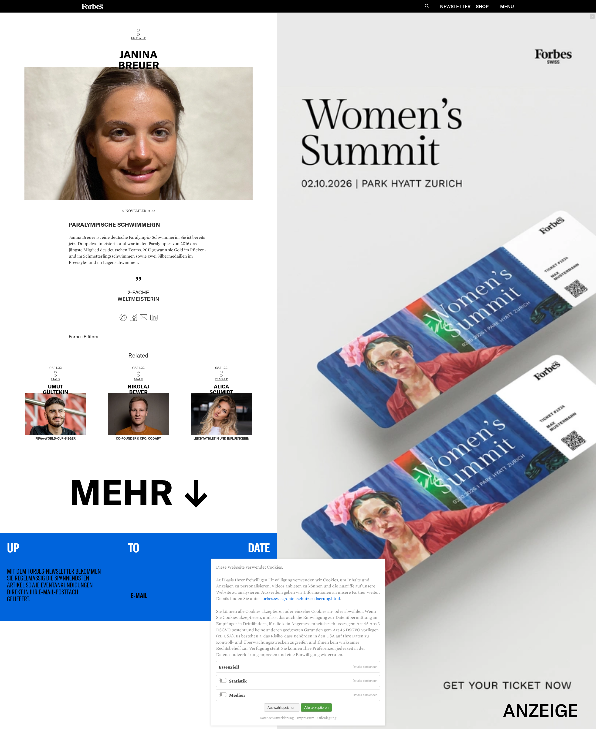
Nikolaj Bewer (138, 389)
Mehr (121, 491)
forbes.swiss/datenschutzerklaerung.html (300, 598)
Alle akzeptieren (316, 707)
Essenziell (229, 667)
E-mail (143, 317)
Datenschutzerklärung (277, 718)
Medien (237, 695)
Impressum (305, 718)
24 (221, 372)
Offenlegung (326, 718)
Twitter (123, 317)
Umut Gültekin (55, 389)
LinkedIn (154, 317)
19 (55, 372)
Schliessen (592, 16)
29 (138, 372)
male (55, 379)
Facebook (133, 317)
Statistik (238, 681)
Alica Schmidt (221, 389)
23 (138, 30)
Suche (427, 6)
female (138, 38)
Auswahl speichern (282, 707)
